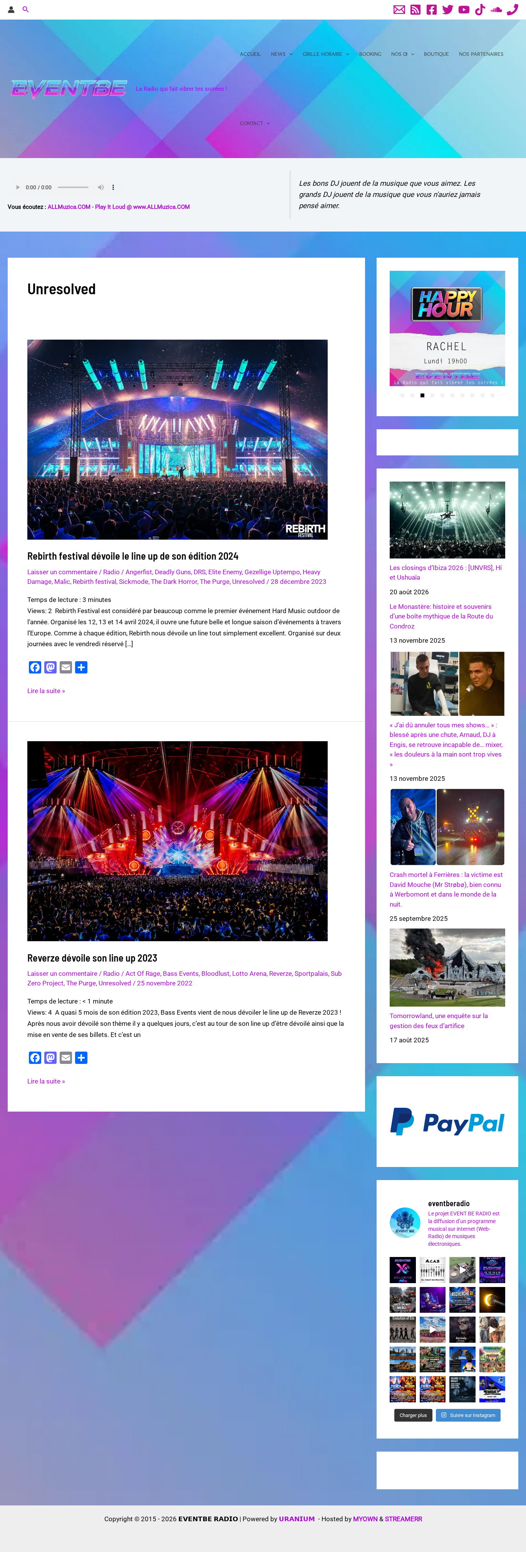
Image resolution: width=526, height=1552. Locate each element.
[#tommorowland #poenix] (402, 1359)
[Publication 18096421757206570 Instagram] (462, 1359)
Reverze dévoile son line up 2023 (92, 958)
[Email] (399, 9)
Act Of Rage (143, 973)
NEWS (278, 54)
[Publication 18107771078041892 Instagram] (492, 1329)
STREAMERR (403, 1519)
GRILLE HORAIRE (322, 54)
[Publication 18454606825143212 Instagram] (492, 1300)
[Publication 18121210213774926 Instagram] (433, 1359)
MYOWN (365, 1519)
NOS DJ (399, 54)
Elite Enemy (225, 572)
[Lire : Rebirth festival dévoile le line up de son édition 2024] (177, 439)
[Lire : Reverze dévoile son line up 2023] (177, 841)
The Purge (214, 581)
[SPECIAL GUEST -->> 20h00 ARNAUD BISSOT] (433, 1300)
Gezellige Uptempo (272, 572)
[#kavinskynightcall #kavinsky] (462, 1329)
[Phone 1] (512, 9)
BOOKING (370, 54)
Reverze (280, 973)
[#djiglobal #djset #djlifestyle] (462, 1389)
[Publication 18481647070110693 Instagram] (462, 1270)
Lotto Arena (249, 973)
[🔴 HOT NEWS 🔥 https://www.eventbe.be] (492, 1389)
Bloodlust (215, 973)
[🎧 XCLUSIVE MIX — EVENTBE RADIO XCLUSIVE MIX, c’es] (402, 1270)
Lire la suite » (46, 692)
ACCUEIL (250, 54)
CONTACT (251, 123)
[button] (25, 9)
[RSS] (415, 9)
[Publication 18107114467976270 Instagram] (492, 1359)
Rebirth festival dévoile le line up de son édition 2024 (133, 556)
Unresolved (248, 581)
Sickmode (133, 581)
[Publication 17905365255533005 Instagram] (433, 1270)
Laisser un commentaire (62, 572)
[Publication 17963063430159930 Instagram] (402, 1329)
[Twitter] (448, 9)
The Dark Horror (174, 581)
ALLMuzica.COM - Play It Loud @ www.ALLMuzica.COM (119, 206)
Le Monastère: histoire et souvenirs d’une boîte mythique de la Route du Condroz (441, 616)
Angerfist (139, 572)
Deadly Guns (173, 572)
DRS (200, 572)
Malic (62, 581)
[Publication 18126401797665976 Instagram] (402, 1300)
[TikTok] (480, 9)
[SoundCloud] (496, 9)
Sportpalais (311, 973)
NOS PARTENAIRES (481, 54)
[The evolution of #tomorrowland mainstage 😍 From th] (433, 1329)
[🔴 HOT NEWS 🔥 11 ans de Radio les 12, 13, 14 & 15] (492, 1270)
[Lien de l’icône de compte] (11, 9)
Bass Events (181, 973)
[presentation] (380, 337)
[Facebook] (431, 9)
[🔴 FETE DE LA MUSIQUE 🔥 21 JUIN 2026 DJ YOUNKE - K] (433, 1389)
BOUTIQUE (436, 54)
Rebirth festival (94, 581)
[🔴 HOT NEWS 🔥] (462, 1300)
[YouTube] (464, 9)
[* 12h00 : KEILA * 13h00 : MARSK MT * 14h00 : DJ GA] (402, 1389)
